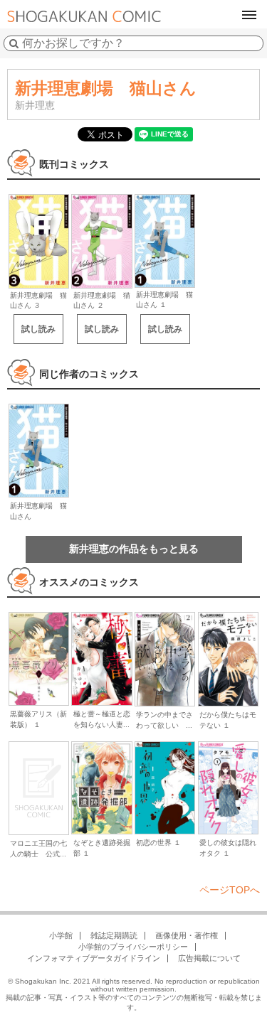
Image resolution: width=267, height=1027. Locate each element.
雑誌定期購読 (113, 935)
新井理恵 (35, 105)
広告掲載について (209, 958)
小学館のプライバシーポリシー (133, 946)
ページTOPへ (229, 890)
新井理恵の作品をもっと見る (134, 548)
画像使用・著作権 (186, 935)
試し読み (38, 329)
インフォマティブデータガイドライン (93, 958)
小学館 (61, 935)
